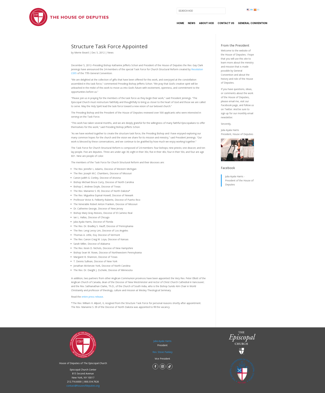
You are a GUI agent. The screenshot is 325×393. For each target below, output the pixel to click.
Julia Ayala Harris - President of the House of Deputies (239, 180)
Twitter (228, 109)
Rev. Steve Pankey (162, 352)
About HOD (206, 23)
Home (180, 23)
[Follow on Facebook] (155, 366)
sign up (225, 113)
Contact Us (226, 23)
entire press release (92, 296)
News (191, 23)
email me (234, 101)
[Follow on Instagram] (162, 366)
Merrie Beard (81, 52)
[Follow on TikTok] (169, 366)
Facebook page (229, 105)
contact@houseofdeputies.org (83, 385)
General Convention (252, 23)
